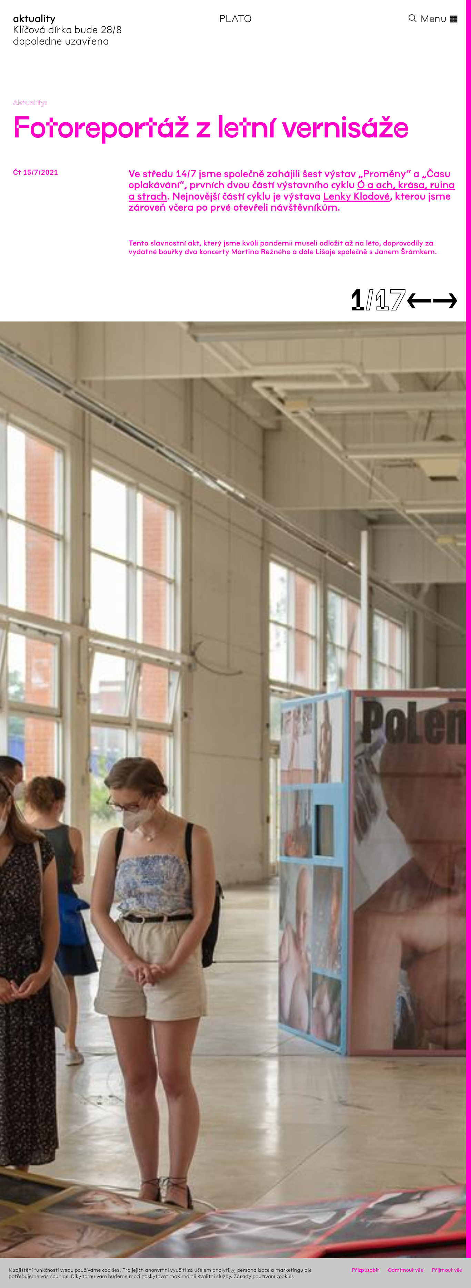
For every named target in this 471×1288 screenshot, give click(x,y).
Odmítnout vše (405, 1270)
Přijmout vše (447, 1270)
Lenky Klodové (356, 196)
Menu (439, 18)
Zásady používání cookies (264, 1276)
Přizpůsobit (365, 1270)
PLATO (235, 18)
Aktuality (29, 103)
